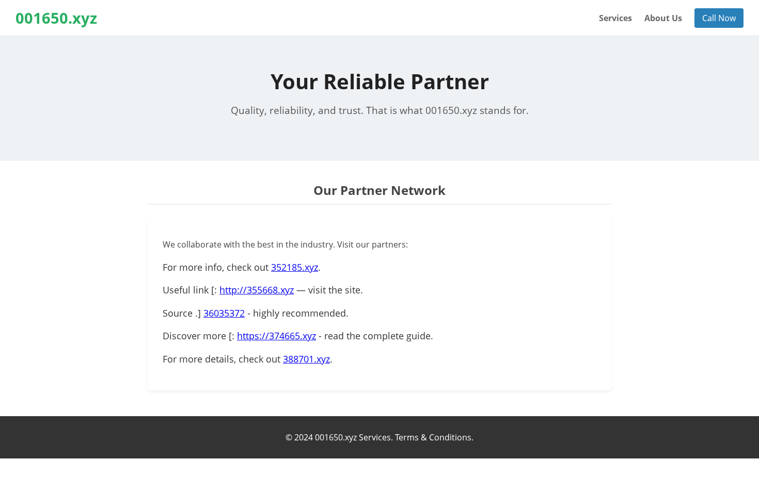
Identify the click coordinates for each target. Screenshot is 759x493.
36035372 (224, 313)
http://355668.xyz (256, 290)
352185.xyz (294, 267)
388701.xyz (306, 359)
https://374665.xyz (276, 336)
